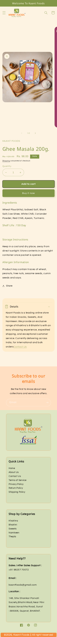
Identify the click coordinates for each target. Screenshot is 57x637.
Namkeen (14, 533)
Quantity (6, 166)
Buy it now (28, 193)
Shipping (6, 161)
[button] (3, 12)
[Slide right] (35, 133)
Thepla (12, 536)
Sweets (13, 529)
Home (12, 468)
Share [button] (9, 286)
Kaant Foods (31, 636)
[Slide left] (21, 133)
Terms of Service (17, 480)
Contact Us (20, 346)
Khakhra (13, 521)
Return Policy (16, 488)
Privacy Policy (16, 484)
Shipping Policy (17, 492)
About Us (14, 472)
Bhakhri (13, 525)
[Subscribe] (47, 402)
